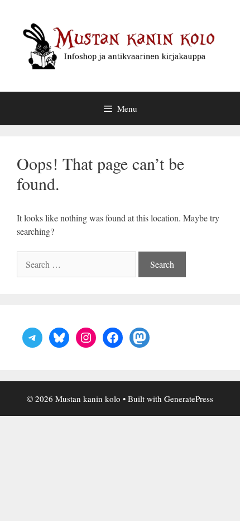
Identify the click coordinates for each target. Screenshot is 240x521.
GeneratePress (188, 398)
